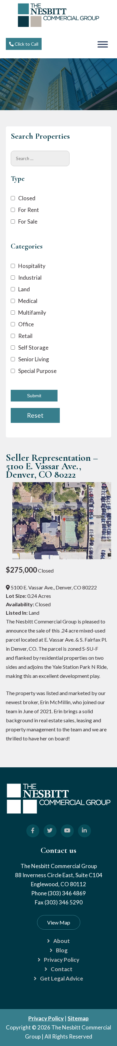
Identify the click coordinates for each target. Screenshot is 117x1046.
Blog (62, 950)
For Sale (27, 221)
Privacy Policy (61, 959)
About (61, 940)
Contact (61, 969)
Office (26, 324)
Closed (26, 198)
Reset (35, 415)
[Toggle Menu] (103, 44)
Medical (27, 300)
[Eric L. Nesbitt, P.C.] (58, 24)
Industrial (30, 277)
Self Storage (33, 347)
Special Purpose (37, 370)
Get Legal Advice (61, 978)
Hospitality (32, 265)
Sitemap (78, 1018)
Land (24, 289)
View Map (58, 922)
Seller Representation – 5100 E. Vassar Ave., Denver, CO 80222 (52, 466)
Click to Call (26, 44)
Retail (25, 335)
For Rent (28, 209)
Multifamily (32, 312)
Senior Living (33, 359)
